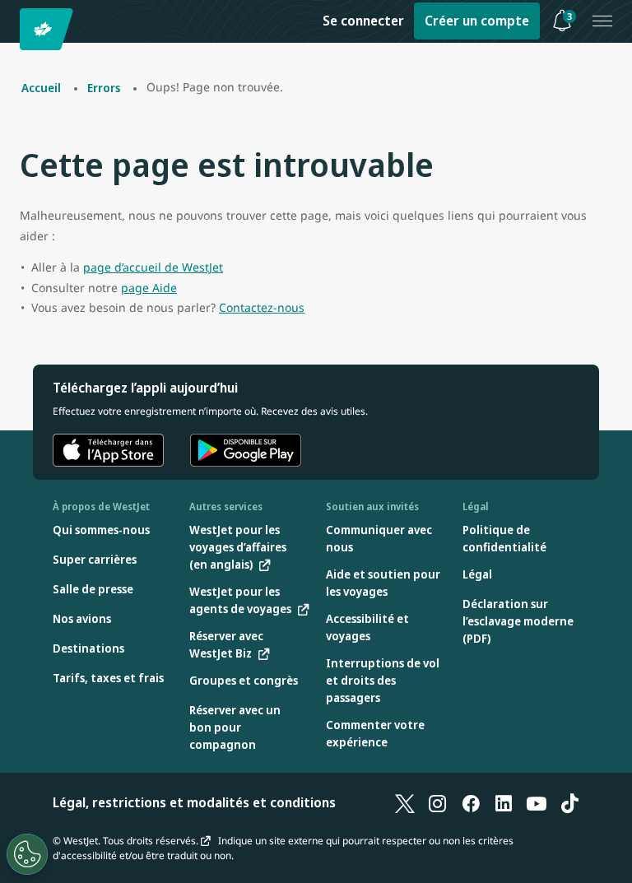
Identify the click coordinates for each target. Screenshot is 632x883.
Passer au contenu (15, 32)
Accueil (41, 87)
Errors (103, 87)
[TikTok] (569, 802)
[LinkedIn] (504, 802)
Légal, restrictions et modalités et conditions (194, 802)
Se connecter (363, 21)
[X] (405, 802)
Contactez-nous (261, 307)
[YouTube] (536, 802)
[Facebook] (471, 802)
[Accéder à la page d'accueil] (49, 29)
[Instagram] (438, 802)
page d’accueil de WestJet (153, 267)
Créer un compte (477, 21)
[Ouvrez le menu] (602, 21)
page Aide (149, 287)
